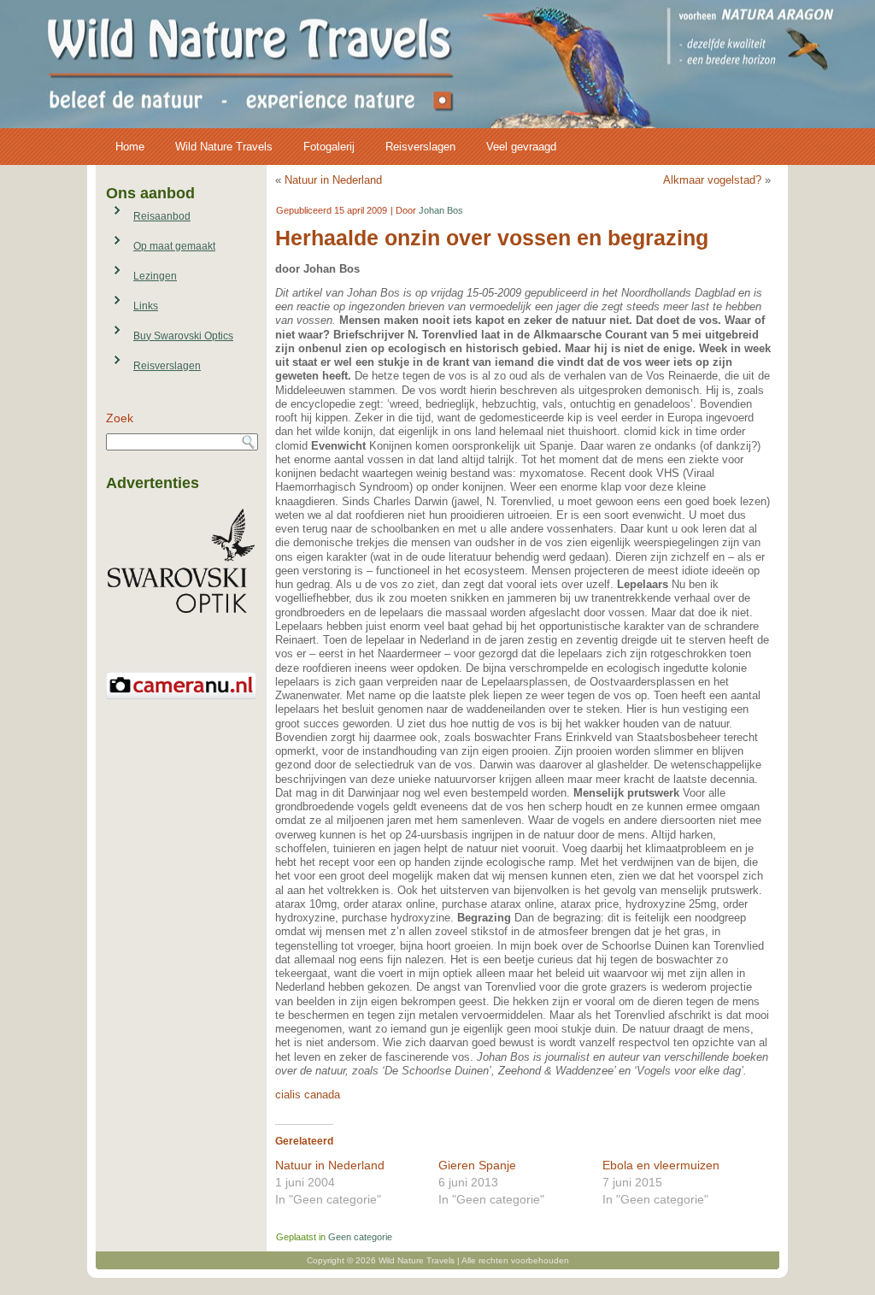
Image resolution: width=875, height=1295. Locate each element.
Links (145, 306)
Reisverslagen (420, 146)
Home (129, 146)
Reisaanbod (162, 216)
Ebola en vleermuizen (660, 1165)
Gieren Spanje (477, 1165)
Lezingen (155, 276)
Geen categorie (360, 1237)
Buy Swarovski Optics (183, 336)
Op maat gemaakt (174, 246)
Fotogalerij (329, 146)
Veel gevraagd (521, 146)
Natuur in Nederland (333, 180)
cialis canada (307, 1094)
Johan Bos (441, 210)
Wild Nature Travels (224, 146)
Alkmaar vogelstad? (712, 180)
